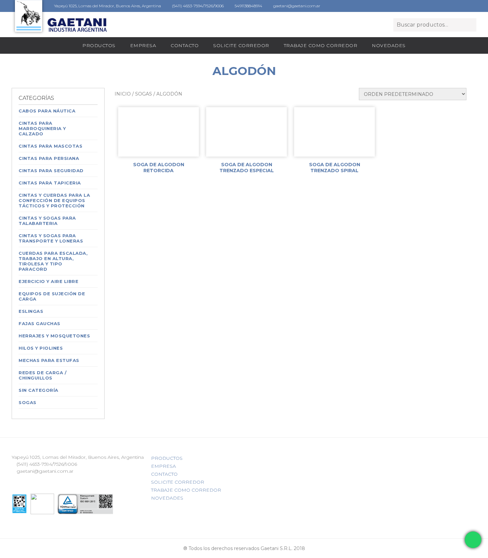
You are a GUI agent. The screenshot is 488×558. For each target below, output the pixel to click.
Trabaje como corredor (321, 45)
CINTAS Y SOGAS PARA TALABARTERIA (47, 220)
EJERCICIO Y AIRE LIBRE (48, 281)
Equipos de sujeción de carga (52, 296)
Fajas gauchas (39, 323)
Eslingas (31, 311)
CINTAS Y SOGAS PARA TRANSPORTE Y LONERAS (51, 238)
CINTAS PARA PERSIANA (49, 158)
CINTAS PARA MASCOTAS (50, 146)
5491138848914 (248, 5)
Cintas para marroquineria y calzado (42, 128)
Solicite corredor (241, 45)
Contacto (185, 45)
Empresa (143, 45)
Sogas (28, 402)
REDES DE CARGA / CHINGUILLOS (42, 375)
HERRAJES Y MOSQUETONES (54, 335)
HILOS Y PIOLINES (41, 348)
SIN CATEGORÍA (38, 390)
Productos (99, 45)
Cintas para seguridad (51, 170)
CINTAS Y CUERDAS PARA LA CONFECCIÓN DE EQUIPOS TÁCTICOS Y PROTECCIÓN (54, 200)
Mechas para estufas (49, 360)
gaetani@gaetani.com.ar (296, 5)
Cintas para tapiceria (50, 182)
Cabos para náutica (47, 110)
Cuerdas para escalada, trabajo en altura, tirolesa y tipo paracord (53, 261)
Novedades (389, 45)
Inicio (123, 94)
